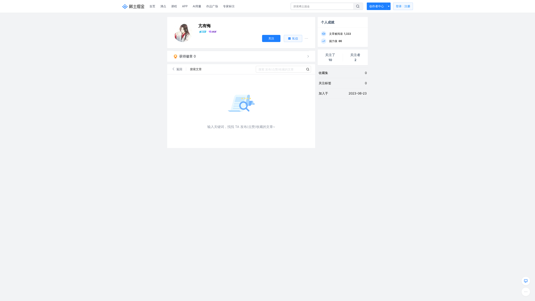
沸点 (163, 6)
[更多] (526, 292)
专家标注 (229, 6)
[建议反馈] (526, 281)
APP (185, 6)
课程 (174, 6)
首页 (152, 6)
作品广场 (212, 6)
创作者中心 (376, 6)
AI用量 (197, 6)
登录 (403, 6)
